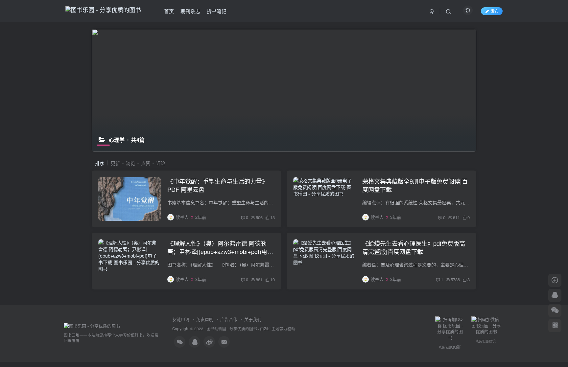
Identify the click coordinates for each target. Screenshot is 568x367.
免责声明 (204, 319)
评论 (160, 163)
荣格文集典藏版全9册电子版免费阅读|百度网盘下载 (415, 185)
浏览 (130, 163)
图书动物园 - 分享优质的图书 (231, 328)
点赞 (145, 163)
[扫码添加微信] (554, 310)
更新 (115, 163)
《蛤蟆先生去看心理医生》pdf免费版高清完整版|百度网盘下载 (413, 247)
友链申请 (180, 319)
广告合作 (228, 319)
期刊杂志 (190, 11)
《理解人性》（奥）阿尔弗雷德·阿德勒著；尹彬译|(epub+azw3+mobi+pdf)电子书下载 (220, 251)
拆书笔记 (216, 11)
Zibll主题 (271, 328)
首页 (169, 11)
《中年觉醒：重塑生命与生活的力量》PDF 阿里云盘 (217, 185)
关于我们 (252, 319)
